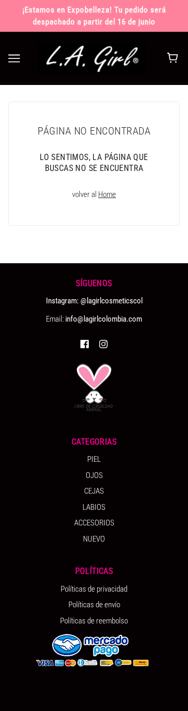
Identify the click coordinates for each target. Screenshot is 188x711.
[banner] (92, 58)
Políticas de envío (94, 604)
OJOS (94, 475)
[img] (84, 344)
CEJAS (94, 491)
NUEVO (94, 539)
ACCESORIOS (94, 523)
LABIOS (94, 507)
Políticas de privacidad (94, 589)
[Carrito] (174, 58)
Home (107, 194)
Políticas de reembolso (94, 621)
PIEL (94, 459)
